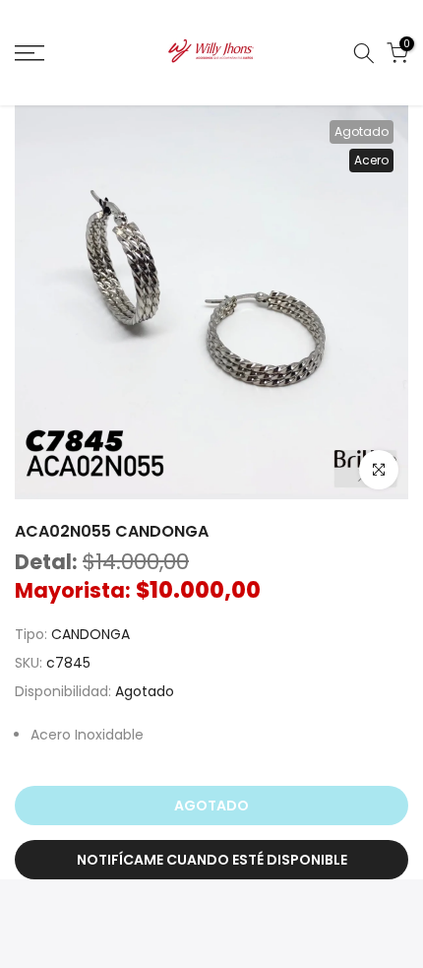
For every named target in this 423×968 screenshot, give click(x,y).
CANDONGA (90, 634)
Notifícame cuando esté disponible (212, 860)
